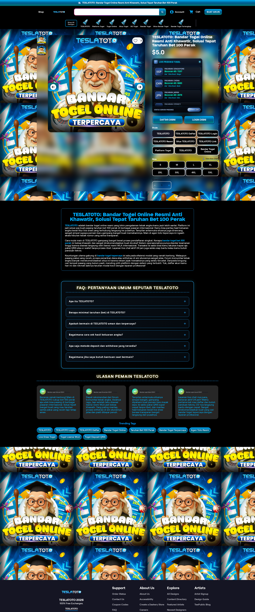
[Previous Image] (53, 87)
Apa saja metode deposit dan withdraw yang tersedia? (103, 345)
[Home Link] (59, 12)
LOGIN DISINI (199, 119)
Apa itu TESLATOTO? (81, 301)
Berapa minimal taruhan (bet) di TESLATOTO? (97, 312)
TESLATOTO (71, 225)
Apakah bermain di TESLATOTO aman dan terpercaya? (102, 323)
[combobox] (116, 12)
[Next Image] (139, 87)
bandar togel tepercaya (109, 255)
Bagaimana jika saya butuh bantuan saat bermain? (101, 357)
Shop (41, 12)
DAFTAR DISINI (167, 119)
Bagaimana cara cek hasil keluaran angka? (96, 334)
